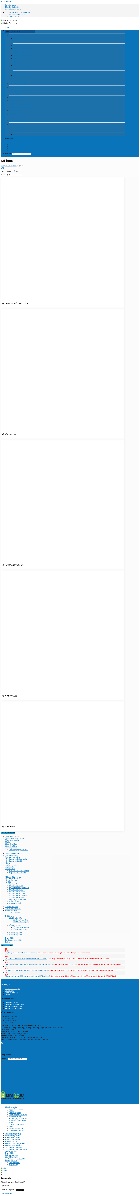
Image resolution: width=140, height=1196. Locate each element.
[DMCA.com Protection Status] (12, 1099)
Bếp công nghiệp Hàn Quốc (23, 55)
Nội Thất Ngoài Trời (16, 886)
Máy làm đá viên (15, 111)
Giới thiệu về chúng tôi (12, 989)
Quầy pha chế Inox (16, 117)
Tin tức (11, 148)
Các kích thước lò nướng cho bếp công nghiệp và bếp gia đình (27, 970)
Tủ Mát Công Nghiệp (17, 91)
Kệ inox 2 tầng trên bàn (13, 565)
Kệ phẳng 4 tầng (9, 696)
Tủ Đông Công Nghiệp (17, 87)
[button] (9, 138)
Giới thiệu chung (10, 5)
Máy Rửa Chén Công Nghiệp (20, 97)
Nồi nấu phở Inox (11, 880)
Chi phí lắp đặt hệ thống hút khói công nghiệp (21, 953)
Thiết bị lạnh (9, 916)
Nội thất (8, 882)
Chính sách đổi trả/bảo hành (14, 1004)
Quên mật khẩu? (6, 1193)
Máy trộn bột (18, 134)
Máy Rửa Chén (10, 869)
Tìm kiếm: (8, 154)
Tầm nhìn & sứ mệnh (12, 7)
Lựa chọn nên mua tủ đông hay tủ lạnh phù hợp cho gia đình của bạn (29, 964)
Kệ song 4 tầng (9, 827)
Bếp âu (16, 42)
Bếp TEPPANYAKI (16, 121)
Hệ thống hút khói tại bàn (19, 104)
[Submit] (6, 156)
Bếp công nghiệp (16, 35)
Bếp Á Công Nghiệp (21, 38)
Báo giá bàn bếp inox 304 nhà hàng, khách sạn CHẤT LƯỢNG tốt (27, 976)
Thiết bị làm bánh (16, 128)
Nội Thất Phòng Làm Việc (18, 896)
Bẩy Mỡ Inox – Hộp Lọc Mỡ (20, 124)
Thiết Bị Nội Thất (15, 903)
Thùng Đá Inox (15, 114)
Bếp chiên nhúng (20, 52)
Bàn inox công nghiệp (21, 76)
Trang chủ (12, 142)
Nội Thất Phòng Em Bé (17, 892)
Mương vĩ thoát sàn (21, 72)
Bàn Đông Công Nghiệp (18, 80)
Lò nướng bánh (19, 131)
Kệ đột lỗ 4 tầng (9, 434)
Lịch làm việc (9, 991)
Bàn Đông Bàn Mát (15, 918)
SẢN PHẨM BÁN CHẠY (13, 909)
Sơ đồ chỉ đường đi (11, 993)
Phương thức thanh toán (13, 1006)
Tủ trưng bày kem (15, 935)
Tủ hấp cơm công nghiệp (22, 59)
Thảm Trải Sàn (14, 901)
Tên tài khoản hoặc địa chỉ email (13, 1182)
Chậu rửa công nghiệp (21, 65)
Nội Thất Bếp (14, 884)
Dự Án (11, 146)
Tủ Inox (16, 62)
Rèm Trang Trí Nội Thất (17, 899)
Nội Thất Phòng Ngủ (16, 897)
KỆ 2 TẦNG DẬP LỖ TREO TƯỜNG (15, 303)
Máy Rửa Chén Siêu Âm (18, 101)
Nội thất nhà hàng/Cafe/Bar (19, 888)
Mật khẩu (5, 1186)
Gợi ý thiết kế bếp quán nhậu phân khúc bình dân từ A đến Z (26, 959)
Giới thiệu (12, 144)
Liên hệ (11, 150)
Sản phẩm (13, 166)
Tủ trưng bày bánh (16, 94)
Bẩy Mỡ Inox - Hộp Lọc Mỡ (14, 838)
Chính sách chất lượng (13, 9)
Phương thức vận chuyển (13, 1008)
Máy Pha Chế (9, 867)
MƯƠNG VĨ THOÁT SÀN (13, 878)
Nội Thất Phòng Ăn (16, 890)
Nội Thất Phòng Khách (17, 894)
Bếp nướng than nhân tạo (23, 49)
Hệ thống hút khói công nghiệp (21, 107)
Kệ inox (16, 69)
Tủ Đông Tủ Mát (15, 925)
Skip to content (6, 1)
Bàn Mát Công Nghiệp (17, 84)
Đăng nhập (20, 1190)
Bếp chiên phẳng (20, 45)
